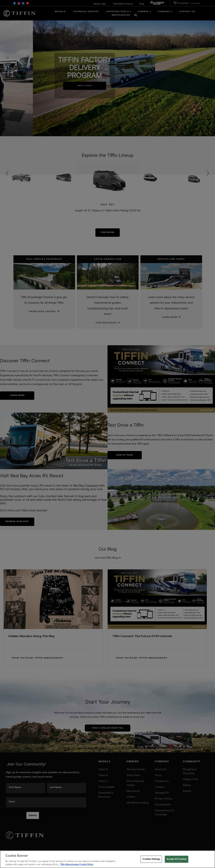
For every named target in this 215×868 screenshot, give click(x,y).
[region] (107, 859)
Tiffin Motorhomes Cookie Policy (76, 864)
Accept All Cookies (176, 859)
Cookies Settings (151, 859)
